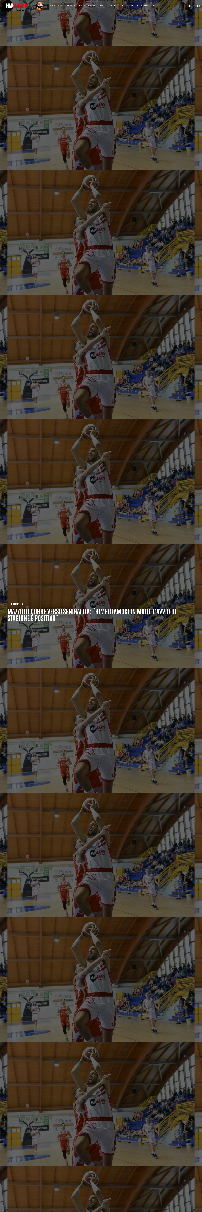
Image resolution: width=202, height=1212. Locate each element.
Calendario (79, 6)
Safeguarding (142, 6)
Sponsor (129, 6)
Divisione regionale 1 (96, 6)
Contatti (155, 6)
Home (52, 6)
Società (68, 6)
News (60, 6)
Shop (121, 6)
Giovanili (112, 6)
